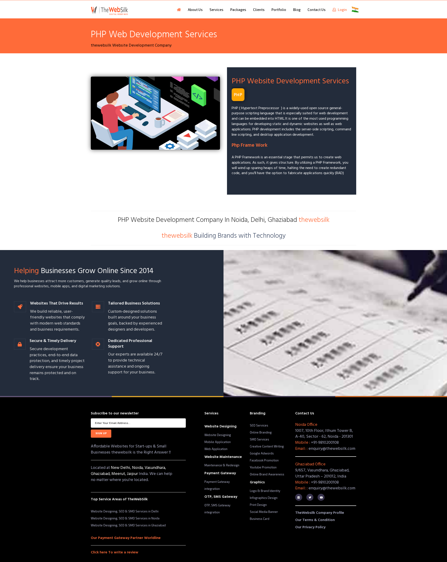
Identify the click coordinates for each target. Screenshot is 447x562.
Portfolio (278, 9)
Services (216, 9)
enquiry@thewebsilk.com (331, 448)
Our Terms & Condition (315, 520)
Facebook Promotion (264, 460)
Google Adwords (262, 453)
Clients (258, 9)
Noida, (138, 467)
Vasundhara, (155, 467)
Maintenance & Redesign (221, 465)
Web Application (215, 449)
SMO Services (259, 439)
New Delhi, (121, 467)
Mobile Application (217, 442)
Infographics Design (264, 498)
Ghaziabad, (101, 474)
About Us (195, 9)
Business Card (259, 519)
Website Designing (217, 435)
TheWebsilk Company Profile (319, 513)
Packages (238, 9)
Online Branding (261, 432)
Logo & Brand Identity (265, 491)
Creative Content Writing (267, 446)
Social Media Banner (264, 512)
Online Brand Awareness (267, 474)
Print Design (258, 505)
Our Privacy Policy (310, 527)
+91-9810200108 (325, 442)
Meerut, (119, 474)
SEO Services (259, 425)
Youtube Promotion (263, 467)
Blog (297, 9)
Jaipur (133, 474)
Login (341, 9)
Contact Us (316, 9)
